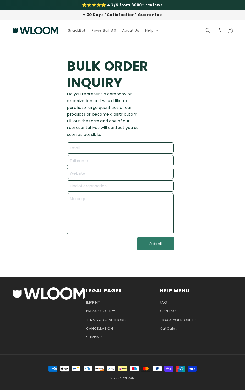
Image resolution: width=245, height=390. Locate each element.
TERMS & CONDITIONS (106, 320)
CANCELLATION (99, 328)
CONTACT (169, 311)
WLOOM (129, 378)
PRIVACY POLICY (100, 311)
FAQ (163, 302)
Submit (155, 243)
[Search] (207, 30)
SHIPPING (94, 337)
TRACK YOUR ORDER (178, 320)
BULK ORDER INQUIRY (107, 74)
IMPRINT (93, 302)
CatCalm (168, 328)
